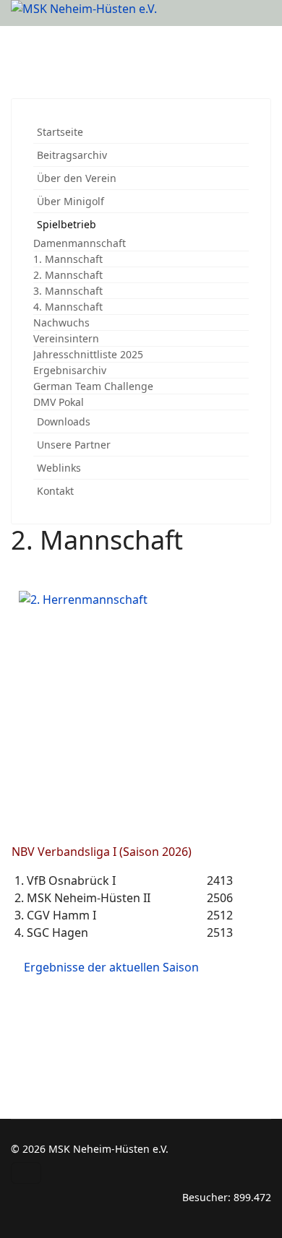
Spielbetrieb (66, 224)
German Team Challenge (93, 386)
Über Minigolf (70, 201)
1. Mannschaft (68, 259)
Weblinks (59, 468)
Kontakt (55, 491)
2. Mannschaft (68, 275)
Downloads (63, 421)
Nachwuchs (61, 322)
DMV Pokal (58, 402)
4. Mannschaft (68, 306)
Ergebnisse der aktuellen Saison (111, 967)
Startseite (60, 132)
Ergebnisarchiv (69, 370)
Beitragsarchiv (72, 155)
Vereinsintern (66, 338)
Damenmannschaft (79, 243)
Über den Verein (76, 178)
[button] (241, 178)
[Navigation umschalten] (26, 1173)
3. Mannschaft (68, 291)
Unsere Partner (74, 444)
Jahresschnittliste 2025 (88, 354)
